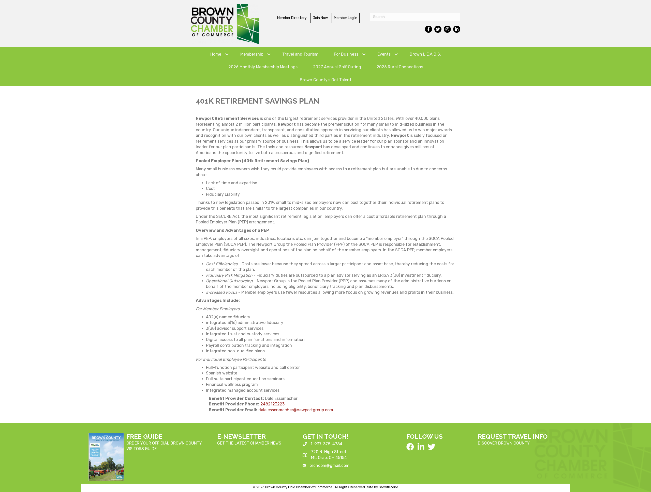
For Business (346, 54)
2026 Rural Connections (400, 66)
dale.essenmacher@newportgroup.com (295, 409)
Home (215, 54)
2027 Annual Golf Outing (337, 66)
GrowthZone (388, 487)
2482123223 (272, 404)
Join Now (320, 18)
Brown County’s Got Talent (325, 79)
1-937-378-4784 (326, 443)
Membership (251, 54)
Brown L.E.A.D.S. (425, 54)
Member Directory (292, 18)
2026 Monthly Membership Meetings (263, 66)
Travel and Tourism (300, 54)
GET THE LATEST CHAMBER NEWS (249, 443)
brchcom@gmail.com (329, 465)
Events (384, 54)
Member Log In (345, 18)
